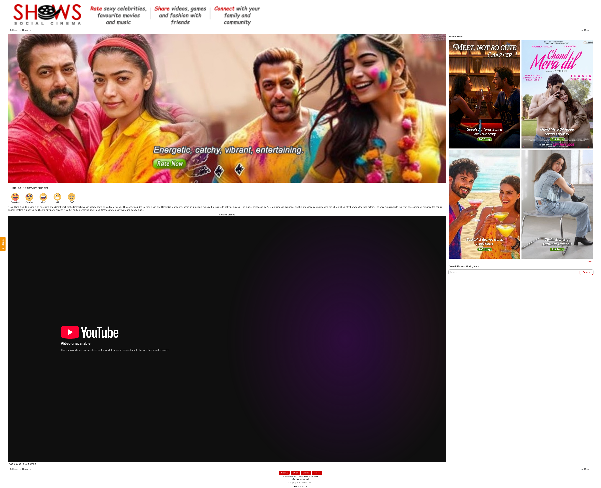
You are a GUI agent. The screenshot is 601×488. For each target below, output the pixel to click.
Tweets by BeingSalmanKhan (22, 463)
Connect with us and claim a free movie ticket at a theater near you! (300, 477)
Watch (295, 473)
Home (15, 30)
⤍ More (587, 30)
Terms (304, 486)
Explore (306, 473)
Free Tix (317, 473)
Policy (296, 486)
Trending (284, 473)
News (25, 30)
